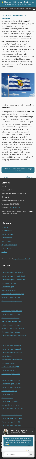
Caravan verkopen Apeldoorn (12, 301)
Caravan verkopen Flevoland (11, 387)
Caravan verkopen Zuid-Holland (12, 272)
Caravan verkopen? (8, 234)
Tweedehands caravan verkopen (13, 294)
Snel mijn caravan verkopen (11, 321)
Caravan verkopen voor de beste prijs (14, 336)
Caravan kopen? (7, 238)
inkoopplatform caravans (10, 405)
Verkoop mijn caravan (9, 290)
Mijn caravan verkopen (9, 245)
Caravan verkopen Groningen (12, 353)
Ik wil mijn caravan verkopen (11, 325)
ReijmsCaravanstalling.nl (21, 259)
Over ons (5, 227)
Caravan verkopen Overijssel (11, 345)
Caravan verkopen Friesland (11, 349)
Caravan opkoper (7, 394)
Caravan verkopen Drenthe (11, 380)
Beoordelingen (7, 231)
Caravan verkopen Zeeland (11, 384)
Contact (4, 252)
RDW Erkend (6, 248)
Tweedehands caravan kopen (12, 360)
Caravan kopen (7, 356)
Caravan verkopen (8, 287)
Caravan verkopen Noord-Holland (13, 276)
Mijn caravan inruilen (9, 363)
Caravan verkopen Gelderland (12, 311)
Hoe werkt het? (7, 241)
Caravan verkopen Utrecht (11, 314)
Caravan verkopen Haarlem (11, 374)
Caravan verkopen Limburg (11, 318)
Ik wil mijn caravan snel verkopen (13, 328)
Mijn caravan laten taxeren (11, 332)
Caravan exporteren (8, 370)
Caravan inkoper (7, 398)
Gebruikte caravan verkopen (11, 297)
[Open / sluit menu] (34, 9)
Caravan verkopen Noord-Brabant (13, 280)
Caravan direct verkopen (10, 401)
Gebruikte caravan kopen (10, 367)
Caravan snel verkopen (9, 391)
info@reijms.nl (15, 208)
